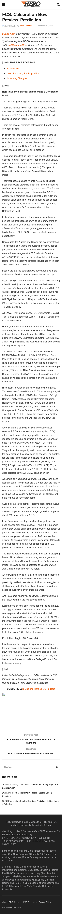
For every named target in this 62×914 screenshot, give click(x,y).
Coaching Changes (17, 78)
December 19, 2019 (45, 25)
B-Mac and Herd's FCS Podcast (38, 688)
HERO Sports (26, 25)
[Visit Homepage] (31, 4)
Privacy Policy (45, 902)
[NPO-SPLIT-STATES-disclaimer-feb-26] (31, 709)
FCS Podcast (29, 902)
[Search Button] (58, 4)
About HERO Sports (10, 902)
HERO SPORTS (14, 907)
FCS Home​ (13, 68)
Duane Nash (8, 33)
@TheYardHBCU (18, 45)
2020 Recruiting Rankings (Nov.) (23, 73)
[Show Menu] (3, 4)
